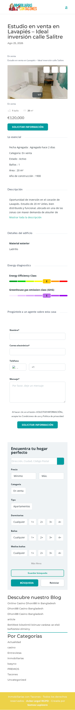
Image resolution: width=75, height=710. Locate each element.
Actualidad (14, 642)
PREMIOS (13, 669)
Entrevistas (14, 652)
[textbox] (18, 367)
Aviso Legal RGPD (38, 700)
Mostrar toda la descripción (25, 217)
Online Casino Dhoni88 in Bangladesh (32, 603)
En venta (12, 56)
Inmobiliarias (16, 658)
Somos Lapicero (37, 705)
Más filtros (36, 563)
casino (12, 647)
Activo (22, 158)
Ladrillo (13, 249)
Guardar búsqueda (37, 573)
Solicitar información (27, 127)
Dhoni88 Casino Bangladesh (25, 608)
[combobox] (18, 367)
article (11, 619)
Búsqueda (27, 582)
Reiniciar (54, 582)
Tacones (13, 674)
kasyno (12, 663)
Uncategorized (17, 679)
